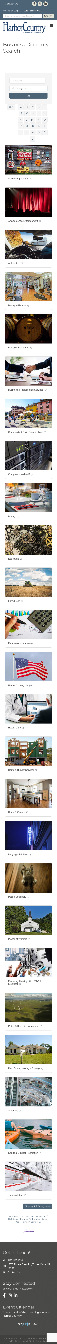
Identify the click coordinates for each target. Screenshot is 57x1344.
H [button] (33, 113)
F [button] (21, 113)
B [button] (27, 107)
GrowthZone (42, 1341)
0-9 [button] (11, 107)
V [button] (26, 132)
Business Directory (18, 1216)
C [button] (32, 107)
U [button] (20, 132)
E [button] (44, 107)
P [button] (21, 126)
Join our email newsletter (18, 1288)
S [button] (39, 126)
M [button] (32, 119)
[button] (37, 1206)
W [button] (33, 132)
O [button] (45, 119)
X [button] (39, 132)
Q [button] (27, 126)
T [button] (44, 126)
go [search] (29, 95)
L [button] (26, 119)
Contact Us (11, 3)
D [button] (39, 107)
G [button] (27, 113)
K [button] (20, 119)
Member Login (11, 10)
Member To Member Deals (33, 1219)
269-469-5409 (32, 10)
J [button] (44, 113)
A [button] (21, 107)
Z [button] (32, 138)
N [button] (38, 119)
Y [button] (45, 132)
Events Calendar (38, 1216)
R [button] (33, 126)
